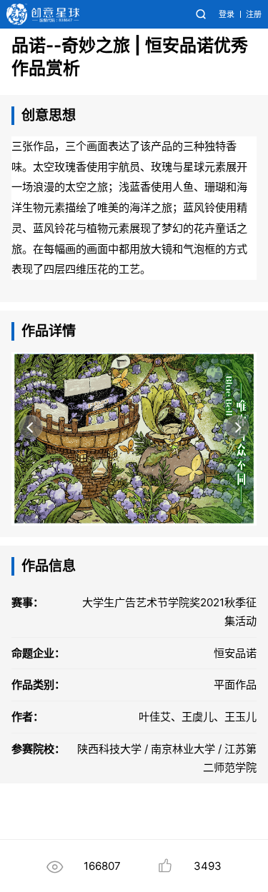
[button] (31, 427)
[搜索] (201, 14)
